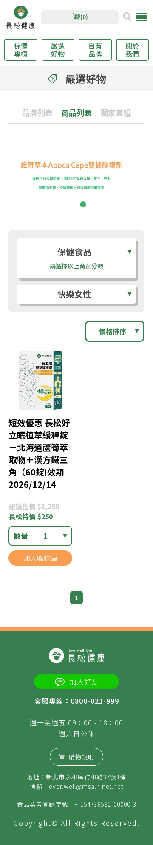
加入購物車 (40, 558)
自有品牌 (95, 49)
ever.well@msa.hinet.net (86, 786)
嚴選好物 (58, 49)
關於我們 (132, 49)
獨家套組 (115, 112)
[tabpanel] (76, 179)
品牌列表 (37, 112)
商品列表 (76, 112)
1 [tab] (70, 204)
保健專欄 (21, 49)
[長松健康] (20, 17)
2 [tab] (83, 204)
